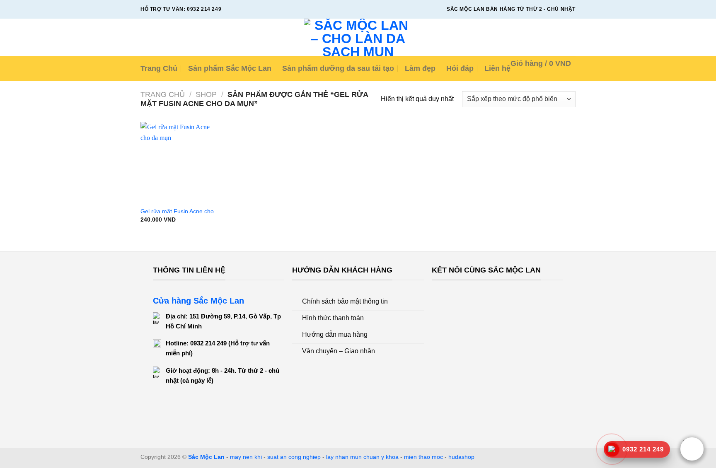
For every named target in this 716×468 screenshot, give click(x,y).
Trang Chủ (158, 68)
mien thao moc (423, 457)
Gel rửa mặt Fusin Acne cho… (180, 211)
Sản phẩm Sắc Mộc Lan (229, 68)
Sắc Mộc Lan (206, 457)
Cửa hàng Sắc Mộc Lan (198, 300)
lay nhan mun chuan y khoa (362, 457)
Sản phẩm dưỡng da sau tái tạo (338, 68)
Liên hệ (497, 68)
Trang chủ (162, 94)
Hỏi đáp (460, 68)
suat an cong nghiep (294, 457)
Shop (206, 94)
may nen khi (246, 457)
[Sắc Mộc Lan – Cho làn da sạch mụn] (358, 37)
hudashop (461, 457)
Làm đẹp (420, 68)
